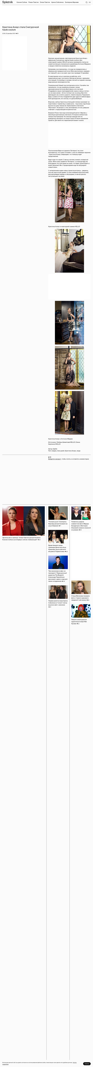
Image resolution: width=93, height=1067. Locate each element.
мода (78, 451)
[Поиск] (86, 2)
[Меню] (90, 2)
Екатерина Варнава (72, 2)
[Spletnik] (7, 2)
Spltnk (55, 449)
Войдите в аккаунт (54, 459)
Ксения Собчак (22, 2)
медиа (54, 451)
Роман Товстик (33, 2)
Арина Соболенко (57, 2)
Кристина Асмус (70, 451)
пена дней (60, 451)
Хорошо (87, 1063)
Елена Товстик (45, 2)
